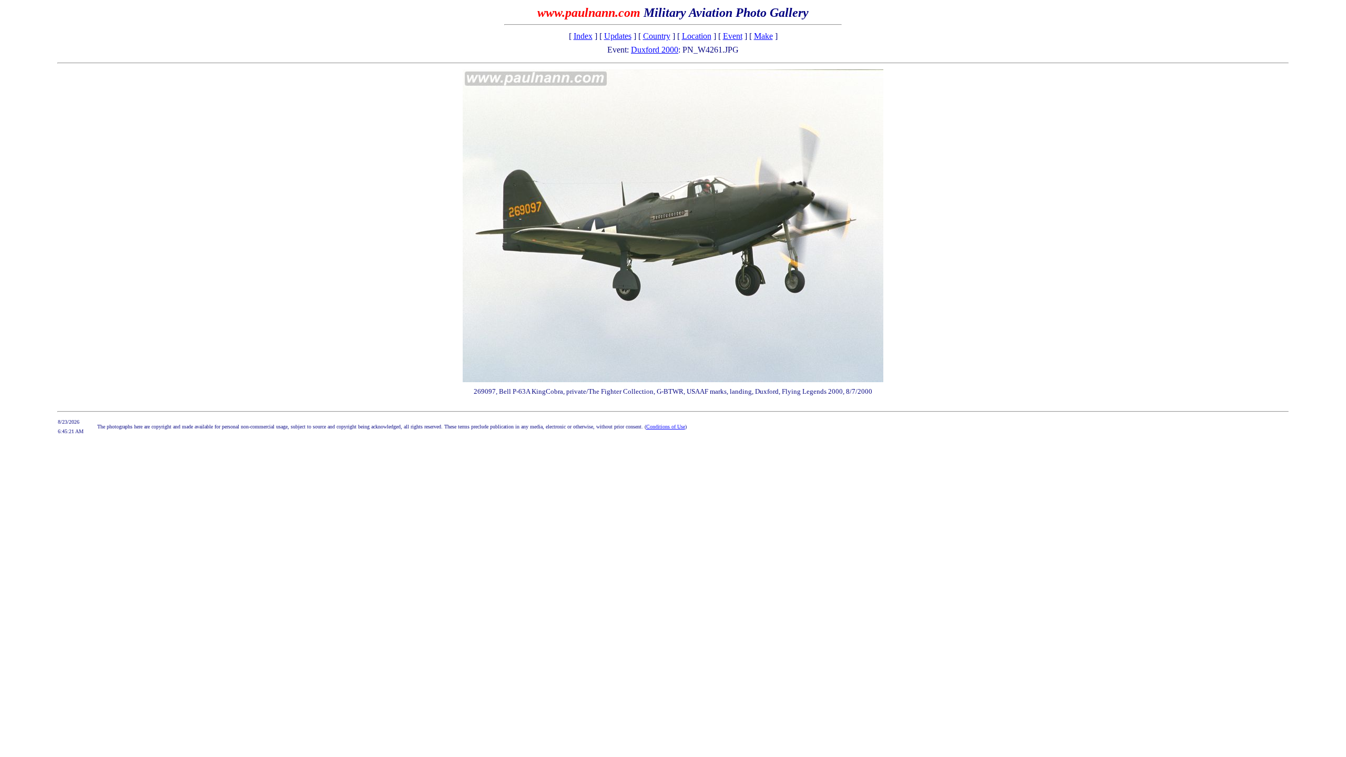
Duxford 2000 (654, 49)
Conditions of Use (665, 426)
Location (696, 36)
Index (583, 36)
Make (763, 36)
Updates (617, 36)
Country (656, 36)
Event (732, 36)
